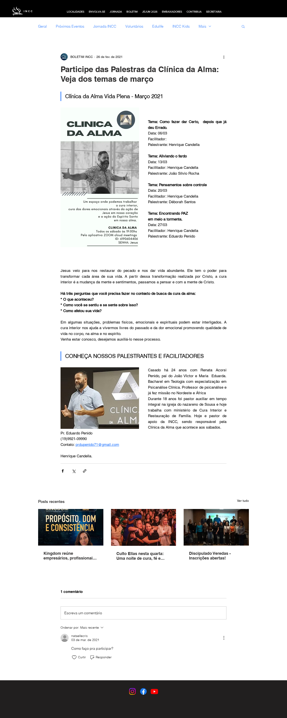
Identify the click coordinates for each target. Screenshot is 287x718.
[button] (76, 11)
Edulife (157, 26)
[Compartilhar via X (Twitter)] (74, 471)
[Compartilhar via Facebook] (63, 471)
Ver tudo (243, 500)
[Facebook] (143, 691)
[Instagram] (132, 691)
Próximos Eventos (70, 26)
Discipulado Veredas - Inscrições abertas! (210, 555)
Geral (42, 26)
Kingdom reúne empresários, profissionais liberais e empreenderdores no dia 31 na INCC (69, 555)
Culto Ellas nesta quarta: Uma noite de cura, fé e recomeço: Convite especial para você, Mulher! (143, 556)
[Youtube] (154, 691)
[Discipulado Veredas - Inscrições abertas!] (216, 527)
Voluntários (134, 26)
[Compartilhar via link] (85, 471)
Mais (202, 26)
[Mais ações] (223, 56)
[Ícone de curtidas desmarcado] (74, 657)
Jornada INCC (104, 26)
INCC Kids (181, 26)
